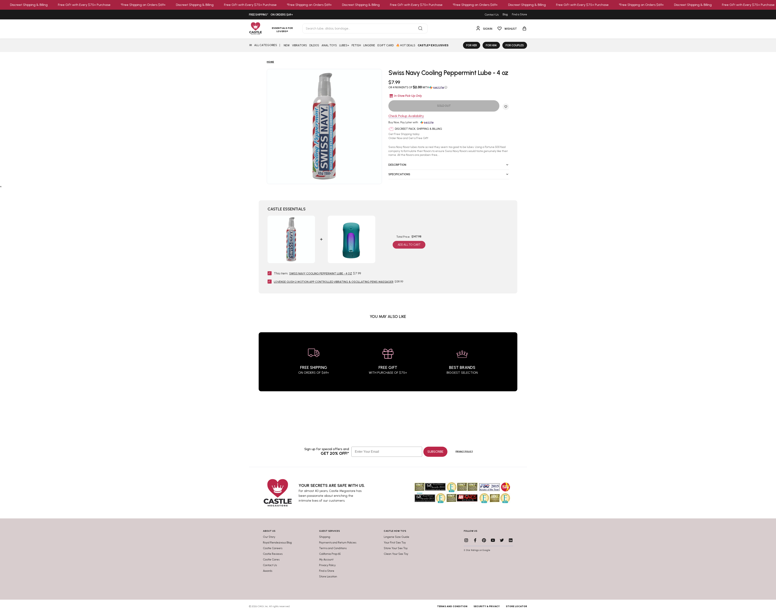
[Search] (420, 28)
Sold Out (444, 106)
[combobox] (365, 28)
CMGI (261, 606)
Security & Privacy (486, 606)
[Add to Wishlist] (506, 106)
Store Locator (516, 606)
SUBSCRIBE (435, 452)
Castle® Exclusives (433, 45)
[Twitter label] (501, 540)
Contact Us (492, 14)
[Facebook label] (475, 540)
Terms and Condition (452, 606)
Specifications (399, 174)
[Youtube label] (492, 540)
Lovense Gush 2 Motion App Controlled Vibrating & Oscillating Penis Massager (333, 282)
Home (270, 61)
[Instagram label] (466, 540)
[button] (448, 87)
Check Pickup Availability (406, 116)
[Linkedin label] (510, 540)
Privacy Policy (464, 451)
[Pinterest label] (484, 540)
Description (397, 165)
